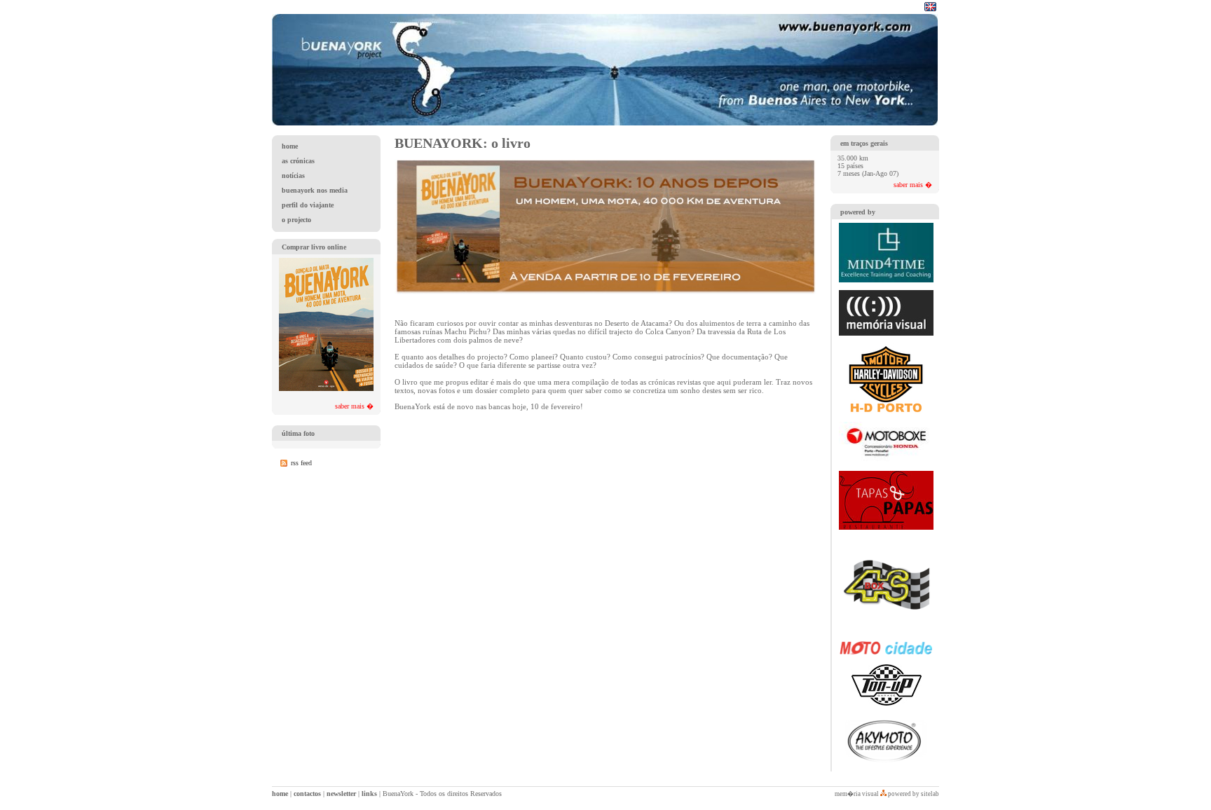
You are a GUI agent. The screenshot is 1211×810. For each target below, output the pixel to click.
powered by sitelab (913, 793)
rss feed (301, 463)
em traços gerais (864, 143)
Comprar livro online (314, 247)
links (369, 793)
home (280, 793)
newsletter (341, 793)
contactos (307, 793)
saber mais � (354, 406)
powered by (857, 212)
